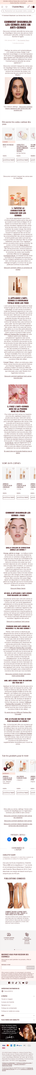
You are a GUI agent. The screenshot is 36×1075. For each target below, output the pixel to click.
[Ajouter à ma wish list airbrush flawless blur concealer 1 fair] (13, 468)
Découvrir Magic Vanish (18, 588)
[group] (8, 145)
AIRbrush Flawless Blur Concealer (15, 334)
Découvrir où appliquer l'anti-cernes (18, 621)
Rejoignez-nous (5, 1005)
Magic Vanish (24, 245)
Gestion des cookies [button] (7, 1065)
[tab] (14, 949)
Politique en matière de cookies (10, 1011)
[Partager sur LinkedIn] (25, 839)
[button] (3, 11)
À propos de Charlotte (7, 1002)
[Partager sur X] (15, 839)
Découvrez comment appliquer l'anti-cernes (18, 821)
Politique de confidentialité (9, 1008)
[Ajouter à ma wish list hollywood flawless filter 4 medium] (27, 761)
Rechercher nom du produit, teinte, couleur (18, 11)
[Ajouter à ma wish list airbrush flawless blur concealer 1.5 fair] (27, 468)
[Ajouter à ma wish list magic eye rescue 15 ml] (13, 129)
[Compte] (28, 6)
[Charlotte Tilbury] (18, 7)
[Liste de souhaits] (6, 7)
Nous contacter (22, 1060)
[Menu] (2, 7)
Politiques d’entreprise (19, 1064)
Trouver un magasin (7, 999)
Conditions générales (7, 1064)
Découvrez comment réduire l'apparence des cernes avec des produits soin (18, 108)
